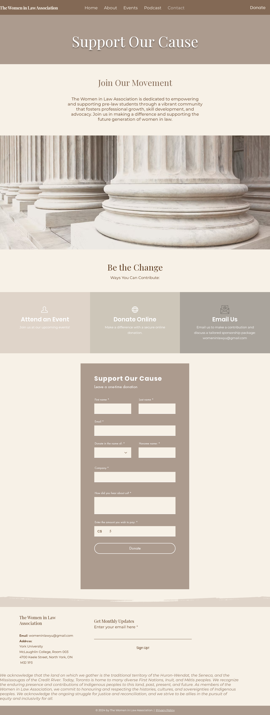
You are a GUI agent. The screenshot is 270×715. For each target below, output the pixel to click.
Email (98, 421)
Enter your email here (114, 627)
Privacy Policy (165, 710)
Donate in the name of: (108, 443)
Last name (145, 399)
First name (101, 399)
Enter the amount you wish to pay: (115, 522)
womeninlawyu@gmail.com (51, 636)
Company (100, 468)
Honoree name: (148, 443)
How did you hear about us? (112, 493)
